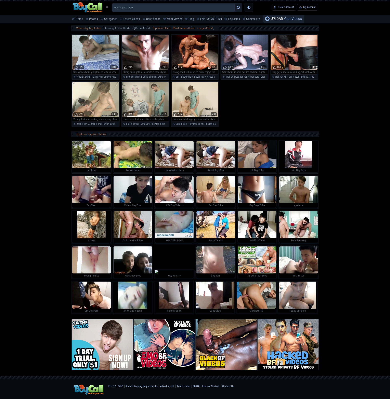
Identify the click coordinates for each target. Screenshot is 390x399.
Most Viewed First (184, 28)
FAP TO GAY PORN (211, 19)
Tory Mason (194, 124)
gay (114, 76)
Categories (110, 19)
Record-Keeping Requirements (141, 386)
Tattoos (312, 76)
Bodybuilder (187, 76)
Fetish (106, 124)
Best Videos (153, 19)
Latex (112, 124)
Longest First (205, 28)
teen (101, 76)
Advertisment (167, 386)
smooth (107, 76)
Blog (191, 19)
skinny (94, 76)
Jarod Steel (181, 124)
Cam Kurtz (146, 124)
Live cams (234, 19)
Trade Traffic (183, 386)
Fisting (144, 76)
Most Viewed (174, 19)
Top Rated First (161, 28)
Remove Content (210, 386)
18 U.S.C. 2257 (115, 386)
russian (80, 76)
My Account (309, 7)
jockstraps (212, 76)
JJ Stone (92, 124)
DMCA (196, 386)
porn (166, 76)
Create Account (286, 7)
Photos (93, 19)
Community (253, 19)
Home (79, 19)
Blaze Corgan (133, 124)
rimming (304, 76)
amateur (153, 76)
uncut (296, 76)
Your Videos (286, 18)
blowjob (155, 124)
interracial (254, 76)
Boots (197, 76)
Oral (263, 76)
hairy (203, 76)
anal (178, 76)
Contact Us (228, 386)
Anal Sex (288, 76)
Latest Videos (132, 19)
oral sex (279, 76)
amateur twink (133, 76)
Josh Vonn (82, 124)
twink (87, 76)
